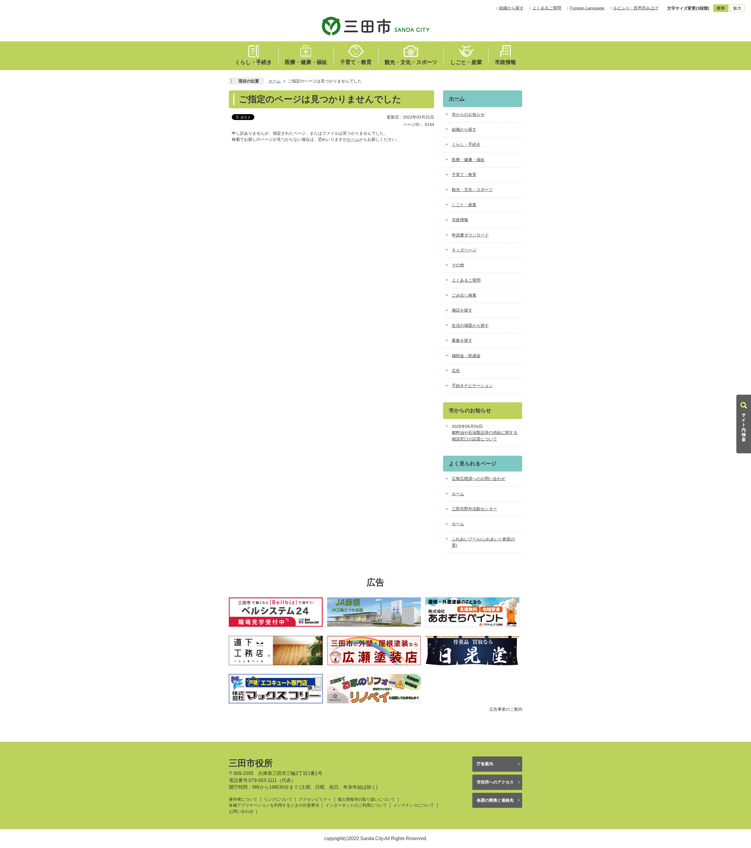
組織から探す (511, 8)
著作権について (243, 799)
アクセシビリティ (315, 799)
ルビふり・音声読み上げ (635, 8)
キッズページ (464, 250)
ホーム (274, 81)
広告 (456, 370)
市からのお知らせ (468, 114)
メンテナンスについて (413, 805)
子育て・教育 (356, 62)
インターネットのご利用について (356, 805)
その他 (458, 265)
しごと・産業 (466, 62)
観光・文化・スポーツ (411, 62)
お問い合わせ (241, 811)
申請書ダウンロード (470, 235)
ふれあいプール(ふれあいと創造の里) (483, 542)
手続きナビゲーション (472, 385)
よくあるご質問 (546, 8)
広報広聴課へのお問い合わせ (478, 478)
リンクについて (278, 799)
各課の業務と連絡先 (495, 800)
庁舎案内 (485, 763)
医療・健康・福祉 (306, 62)
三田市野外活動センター (474, 508)
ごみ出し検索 (464, 295)
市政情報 (505, 62)
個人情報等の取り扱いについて (366, 799)
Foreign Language (587, 8)
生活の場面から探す (470, 325)
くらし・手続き (253, 62)
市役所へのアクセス (495, 782)
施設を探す (462, 310)
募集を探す (462, 340)
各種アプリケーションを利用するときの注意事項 (274, 805)
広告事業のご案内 (505, 709)
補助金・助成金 (466, 355)
